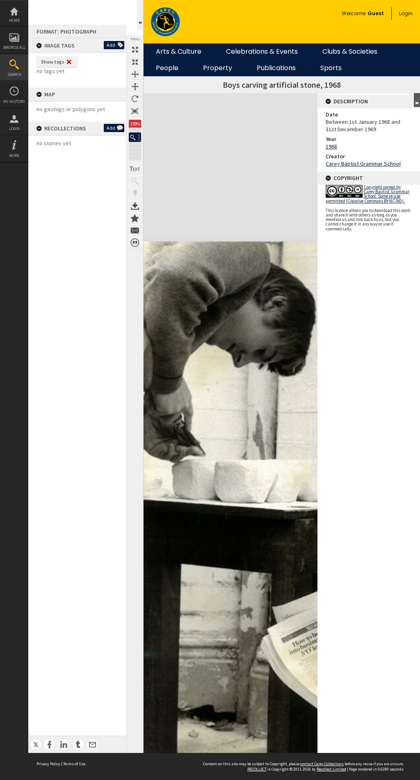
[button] (135, 137)
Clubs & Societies (349, 52)
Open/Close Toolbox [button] (140, 15)
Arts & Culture (178, 52)
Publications (276, 68)
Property (217, 68)
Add (111, 45)
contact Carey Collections (322, 763)
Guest (376, 13)
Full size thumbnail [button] (135, 49)
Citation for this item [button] (135, 243)
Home (14, 20)
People (167, 68)
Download (135, 206)
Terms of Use (74, 763)
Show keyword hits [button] (135, 181)
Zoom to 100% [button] (135, 111)
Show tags (52, 62)
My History (14, 101)
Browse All (14, 47)
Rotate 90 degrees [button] (135, 99)
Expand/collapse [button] (417, 100)
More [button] (14, 155)
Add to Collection (135, 218)
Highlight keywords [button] (135, 193)
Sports (331, 68)
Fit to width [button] (135, 74)
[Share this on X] (36, 740)
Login (14, 128)
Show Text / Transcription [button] (135, 169)
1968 (331, 146)
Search (14, 74)
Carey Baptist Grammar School (363, 163)
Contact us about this (135, 230)
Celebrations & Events (262, 52)
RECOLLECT (257, 769)
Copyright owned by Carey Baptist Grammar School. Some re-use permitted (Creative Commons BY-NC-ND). (367, 194)
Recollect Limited (331, 769)
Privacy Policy (48, 763)
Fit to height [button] (135, 86)
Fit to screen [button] (135, 62)
